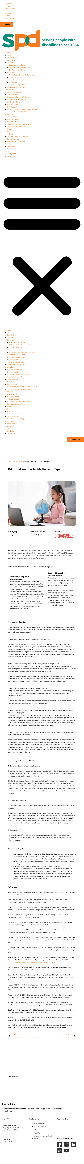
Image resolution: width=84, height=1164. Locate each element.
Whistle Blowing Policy (17, 85)
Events (9, 129)
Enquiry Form (11, 154)
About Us (8, 53)
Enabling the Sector (13, 102)
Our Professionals (13, 139)
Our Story (10, 55)
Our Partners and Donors (17, 70)
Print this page (10, 9)
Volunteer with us (13, 122)
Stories (7, 131)
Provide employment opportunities (19, 124)
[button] (42, 244)
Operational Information (17, 80)
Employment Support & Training (18, 97)
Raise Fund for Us (13, 119)
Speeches (10, 149)
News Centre (9, 144)
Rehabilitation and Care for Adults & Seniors (22, 109)
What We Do (9, 90)
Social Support (12, 107)
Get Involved (9, 114)
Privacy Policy (14, 82)
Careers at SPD (10, 4)
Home (10, 462)
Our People (10, 63)
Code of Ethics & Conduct (18, 77)
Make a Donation (13, 117)
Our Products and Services (16, 127)
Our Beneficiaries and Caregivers (18, 136)
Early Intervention (13, 95)
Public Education (12, 104)
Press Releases (12, 146)
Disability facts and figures (16, 87)
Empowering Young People (16, 99)
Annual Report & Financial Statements (22, 75)
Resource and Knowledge (16, 141)
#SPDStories (18, 462)
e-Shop (7, 6)
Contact (7, 151)
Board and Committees (17, 65)
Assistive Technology (14, 92)
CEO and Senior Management (19, 67)
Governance (11, 72)
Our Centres (11, 156)
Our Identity (11, 60)
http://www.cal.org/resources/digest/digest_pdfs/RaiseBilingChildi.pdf (32, 962)
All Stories (10, 134)
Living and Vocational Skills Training (19, 112)
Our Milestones (12, 58)
